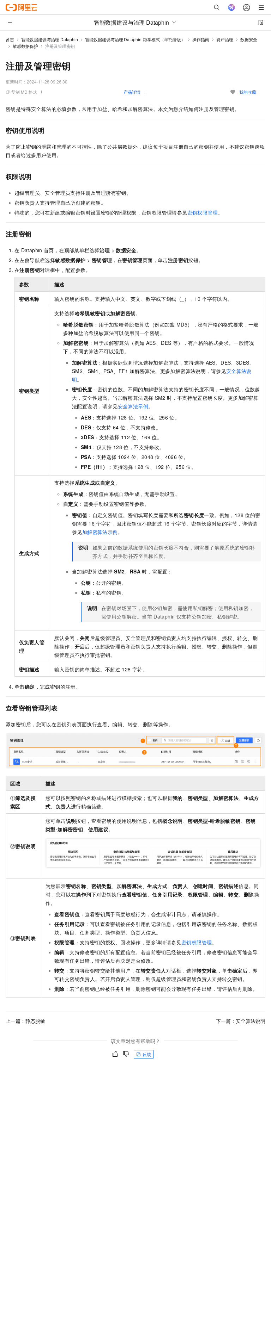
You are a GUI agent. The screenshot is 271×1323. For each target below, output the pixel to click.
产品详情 (132, 92)
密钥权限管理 (202, 212)
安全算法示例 (133, 406)
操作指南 (200, 39)
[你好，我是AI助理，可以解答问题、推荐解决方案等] (231, 7)
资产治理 (224, 39)
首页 (10, 40)
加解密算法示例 (100, 531)
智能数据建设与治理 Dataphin (49, 39)
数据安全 (248, 39)
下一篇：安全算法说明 (240, 1020)
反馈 (147, 1054)
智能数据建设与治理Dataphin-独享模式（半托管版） (135, 39)
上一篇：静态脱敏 (25, 1020)
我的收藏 (247, 92)
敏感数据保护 (25, 46)
